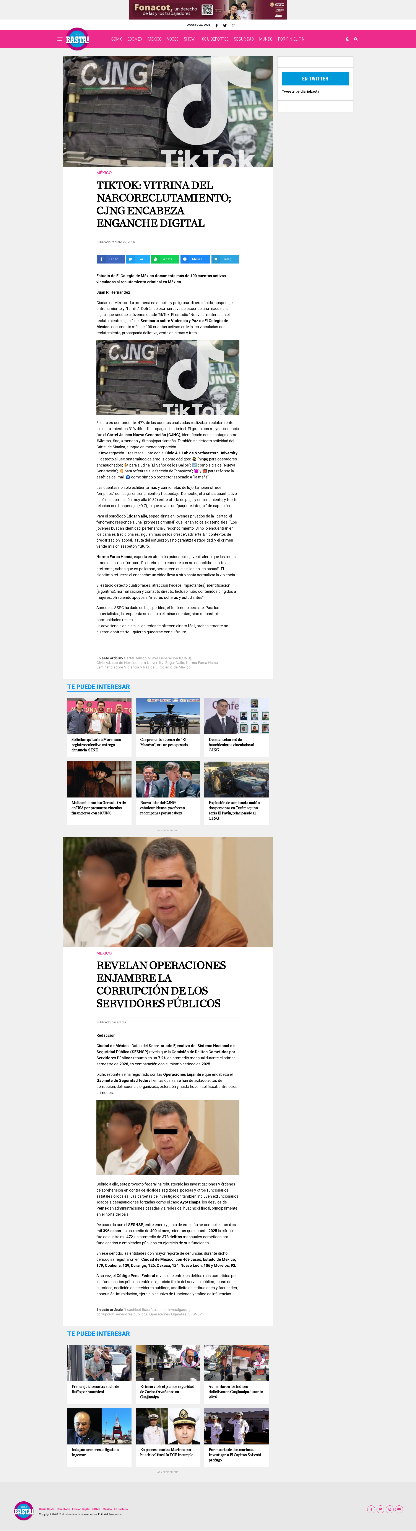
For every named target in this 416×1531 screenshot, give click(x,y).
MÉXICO (155, 39)
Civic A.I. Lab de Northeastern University (129, 662)
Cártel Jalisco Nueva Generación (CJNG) (157, 658)
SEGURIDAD (244, 39)
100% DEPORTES (214, 39)
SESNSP (195, 1314)
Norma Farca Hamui (202, 662)
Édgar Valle (174, 662)
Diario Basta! (47, 1509)
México (107, 1509)
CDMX (116, 39)
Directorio (63, 1509)
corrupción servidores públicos (121, 1314)
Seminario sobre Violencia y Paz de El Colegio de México (143, 667)
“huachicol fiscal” (138, 1309)
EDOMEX (134, 39)
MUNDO (266, 39)
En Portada (121, 1509)
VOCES (173, 39)
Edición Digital (81, 1509)
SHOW (189, 39)
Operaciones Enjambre (167, 1314)
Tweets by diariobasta (300, 91)
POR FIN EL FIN (291, 39)
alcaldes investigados (171, 1309)
